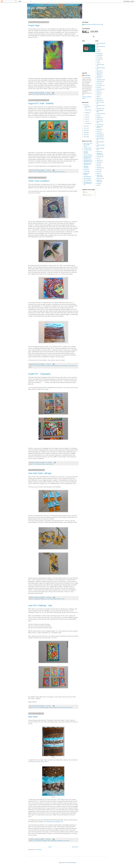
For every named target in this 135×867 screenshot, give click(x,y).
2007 (85, 136)
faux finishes (100, 85)
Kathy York (86, 169)
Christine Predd (87, 148)
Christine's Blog (87, 149)
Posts (85, 192)
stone (75, 365)
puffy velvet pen (100, 138)
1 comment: (48, 92)
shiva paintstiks (59, 840)
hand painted (42, 94)
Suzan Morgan (87, 178)
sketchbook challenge (99, 154)
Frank (98, 94)
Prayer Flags (33, 25)
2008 (85, 134)
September (88, 106)
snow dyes (99, 156)
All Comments (87, 195)
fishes (98, 91)
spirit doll (99, 160)
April (86, 121)
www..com (89, 43)
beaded (39, 840)
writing (53, 94)
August (87, 112)
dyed (51, 365)
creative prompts (101, 67)
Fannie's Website (88, 155)
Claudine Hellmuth (86, 152)
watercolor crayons (65, 707)
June (86, 117)
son (97, 158)
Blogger (74, 862)
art (33, 94)
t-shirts (98, 169)
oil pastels (43, 464)
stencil (62, 598)
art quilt (35, 840)
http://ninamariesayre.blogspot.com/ (53, 821)
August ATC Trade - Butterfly (40, 103)
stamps (98, 162)
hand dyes (99, 108)
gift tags (43, 598)
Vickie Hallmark (87, 180)
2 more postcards (101, 43)
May (86, 119)
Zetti (71, 707)
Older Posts (75, 847)
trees (98, 171)
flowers (98, 93)
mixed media (71, 365)
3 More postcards (101, 46)
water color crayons (99, 176)
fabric (35, 94)
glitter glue (45, 171)
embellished (40, 171)
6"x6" (33, 365)
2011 (85, 128)
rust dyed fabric (100, 142)
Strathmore (99, 167)
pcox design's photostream (91, 49)
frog (97, 96)
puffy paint (54, 171)
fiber (38, 94)
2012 (85, 126)
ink (46, 598)
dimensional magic (45, 365)
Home (49, 847)
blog (47, 389)
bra (97, 61)
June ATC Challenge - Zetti (40, 605)
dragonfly (36, 598)
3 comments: (49, 597)
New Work (32, 717)
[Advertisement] (90, 62)
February (87, 123)
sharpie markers (61, 171)
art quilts (39, 365)
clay (98, 62)
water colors (100, 178)
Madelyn (99, 117)
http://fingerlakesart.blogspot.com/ (88, 160)
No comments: (49, 462)
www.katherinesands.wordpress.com (88, 183)
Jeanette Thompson (86, 167)
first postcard (100, 89)
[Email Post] (53, 92)
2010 (85, 130)
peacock (99, 129)
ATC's (35, 171)
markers (50, 171)
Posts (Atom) (38, 849)
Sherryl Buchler (87, 176)
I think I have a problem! (38, 181)
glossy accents (100, 102)
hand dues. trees (101, 105)
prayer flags (48, 94)
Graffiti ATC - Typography (39, 374)
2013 (85, 105)
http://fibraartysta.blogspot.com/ (88, 157)
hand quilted (53, 840)
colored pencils (40, 707)
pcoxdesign (87, 75)
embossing (38, 464)
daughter (46, 707)
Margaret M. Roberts (87, 174)
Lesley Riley (87, 171)
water (30, 367)
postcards (99, 133)
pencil (98, 131)
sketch (98, 151)
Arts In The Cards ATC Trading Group (88, 145)
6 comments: (48, 839)
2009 (85, 132)
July (86, 114)
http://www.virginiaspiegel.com (88, 163)
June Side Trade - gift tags (39, 473)
